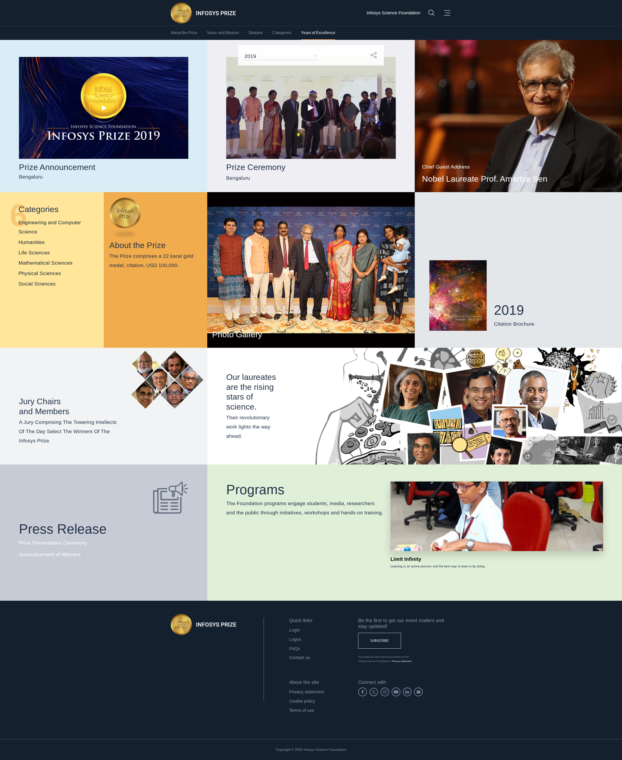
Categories (281, 33)
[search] (431, 13)
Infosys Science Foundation (393, 12)
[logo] (203, 12)
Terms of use (301, 710)
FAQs (294, 648)
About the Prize (184, 33)
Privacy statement (402, 661)
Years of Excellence (318, 33)
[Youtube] (396, 692)
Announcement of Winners (50, 554)
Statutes (256, 33)
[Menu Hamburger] (447, 13)
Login (294, 630)
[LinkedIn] (407, 692)
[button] (374, 55)
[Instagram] (384, 692)
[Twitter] (373, 692)
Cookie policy (302, 701)
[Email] (418, 692)
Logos (295, 639)
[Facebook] (362, 692)
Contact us (299, 657)
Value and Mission (223, 33)
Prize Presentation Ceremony (53, 542)
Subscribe (379, 641)
